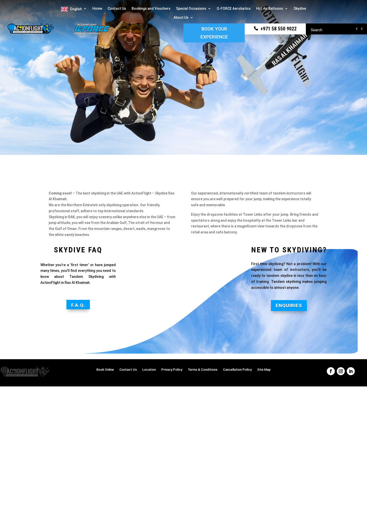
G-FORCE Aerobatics (234, 8)
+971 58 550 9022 (278, 29)
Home (97, 8)
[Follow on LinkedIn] (351, 371)
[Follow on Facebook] (331, 371)
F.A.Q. (78, 305)
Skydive (300, 8)
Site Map (264, 369)
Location (149, 369)
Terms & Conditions (202, 369)
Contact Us (117, 8)
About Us (181, 17)
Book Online (105, 369)
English (76, 9)
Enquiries (289, 305)
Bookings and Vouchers (151, 8)
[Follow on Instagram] (341, 371)
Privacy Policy (171, 369)
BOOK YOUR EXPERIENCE (214, 33)
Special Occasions (191, 8)
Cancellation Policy (237, 369)
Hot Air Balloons (269, 8)
